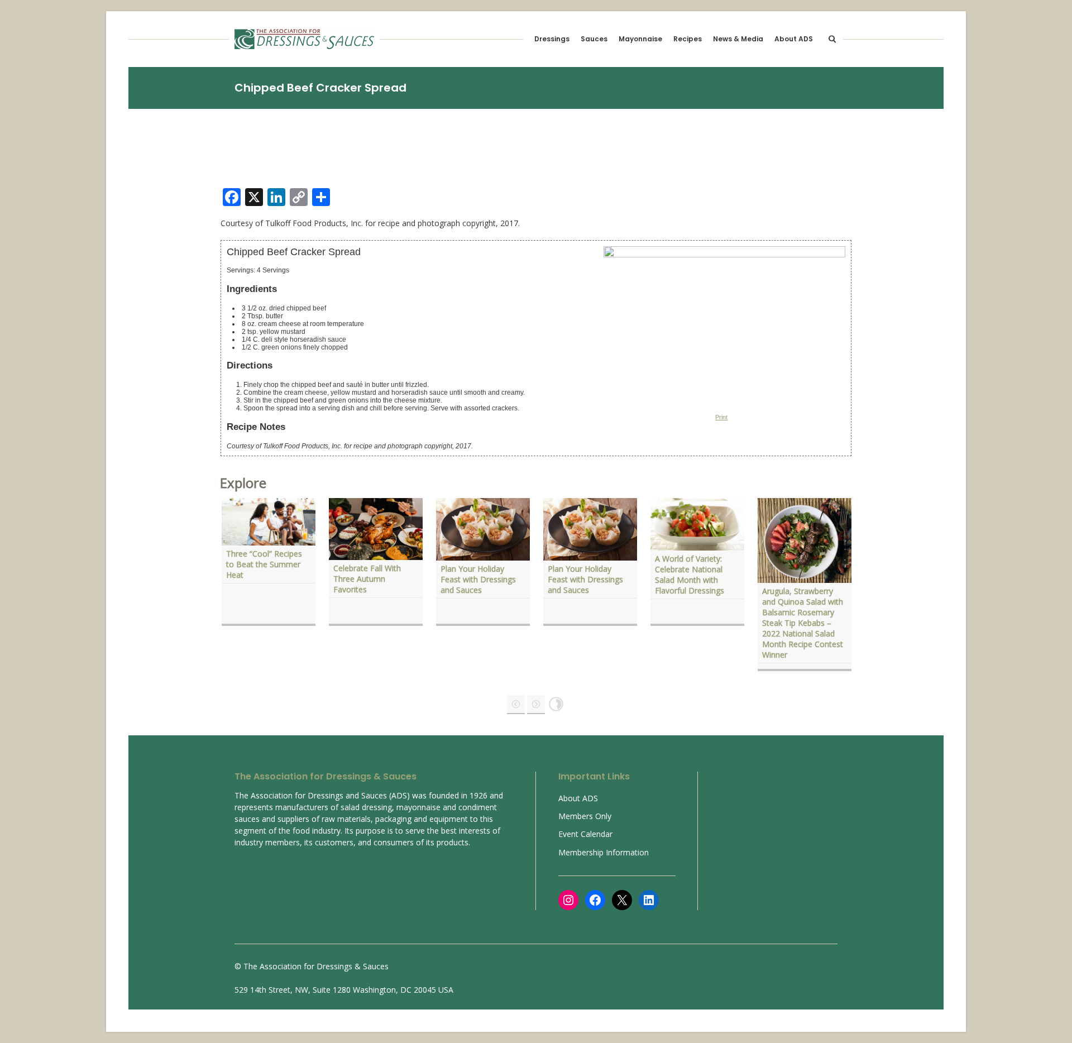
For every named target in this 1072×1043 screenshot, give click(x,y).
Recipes (687, 39)
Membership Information (603, 852)
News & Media (738, 39)
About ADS (793, 39)
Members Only (584, 816)
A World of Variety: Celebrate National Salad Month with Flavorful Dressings (690, 574)
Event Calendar (585, 834)
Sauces (594, 39)
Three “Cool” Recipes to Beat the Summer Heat (264, 564)
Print (721, 417)
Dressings (552, 39)
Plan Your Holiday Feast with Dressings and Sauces (478, 579)
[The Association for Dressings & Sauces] (304, 39)
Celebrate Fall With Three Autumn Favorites (367, 579)
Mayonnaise (640, 39)
